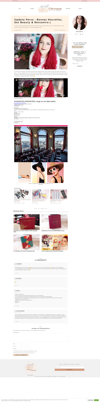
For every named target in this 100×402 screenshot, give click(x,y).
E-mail (14, 346)
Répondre (17, 273)
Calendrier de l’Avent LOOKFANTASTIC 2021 (53, 230)
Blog (20, 8)
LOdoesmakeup (19, 30)
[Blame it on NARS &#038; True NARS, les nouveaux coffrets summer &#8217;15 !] (40, 194)
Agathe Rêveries (20, 311)
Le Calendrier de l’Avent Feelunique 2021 (24, 251)
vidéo (46, 208)
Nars (39, 208)
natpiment (18, 278)
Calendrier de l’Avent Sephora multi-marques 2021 (25, 231)
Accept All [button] (96, 400)
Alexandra (19, 263)
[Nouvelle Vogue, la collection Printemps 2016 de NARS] (22, 194)
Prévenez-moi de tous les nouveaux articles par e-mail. (24, 352)
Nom (14, 343)
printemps (42, 208)
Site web (14, 348)
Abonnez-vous (80, 66)
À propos (32, 8)
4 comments (24, 16)
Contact (80, 8)
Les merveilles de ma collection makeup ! (52, 251)
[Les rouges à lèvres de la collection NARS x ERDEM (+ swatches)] (58, 194)
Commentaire (16, 332)
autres (35, 208)
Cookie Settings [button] (90, 400)
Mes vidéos (68, 8)
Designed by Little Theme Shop (58, 376)
